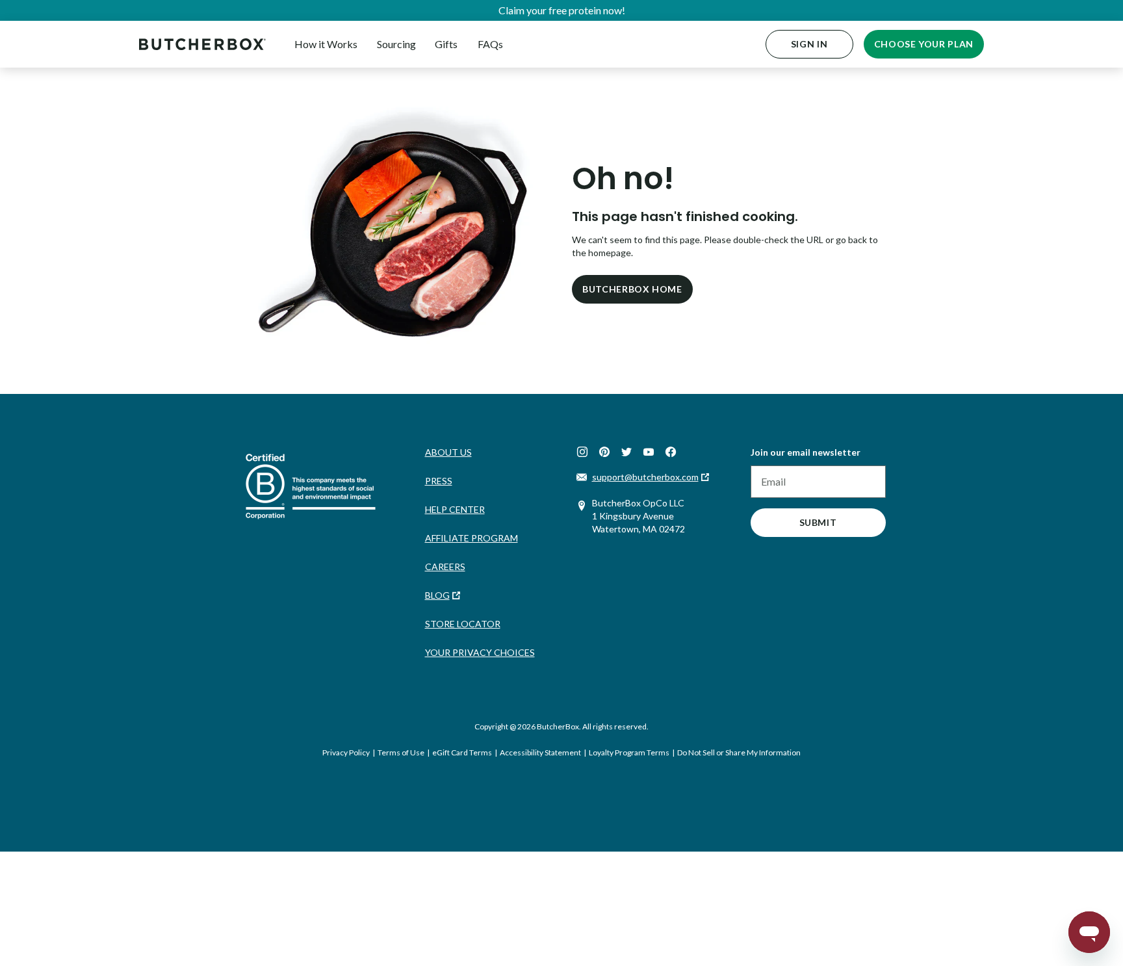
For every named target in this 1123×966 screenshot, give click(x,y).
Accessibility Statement (540, 752)
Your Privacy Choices (480, 652)
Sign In (809, 43)
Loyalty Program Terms (629, 752)
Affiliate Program (471, 537)
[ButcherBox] (202, 43)
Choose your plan (924, 43)
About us (448, 452)
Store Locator (462, 623)
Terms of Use (401, 752)
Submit (818, 522)
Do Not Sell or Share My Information (739, 752)
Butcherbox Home (632, 288)
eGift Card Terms (462, 752)
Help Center (455, 509)
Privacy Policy (346, 752)
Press (438, 480)
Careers (445, 566)
